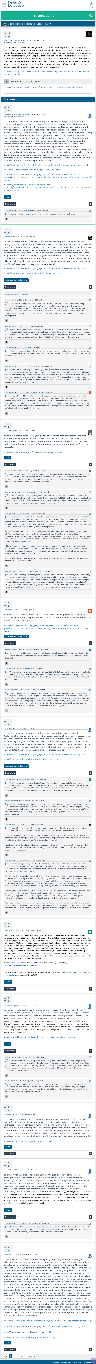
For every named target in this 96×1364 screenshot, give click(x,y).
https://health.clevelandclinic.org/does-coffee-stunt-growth (32, 759)
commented (9, 210)
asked (6, 40)
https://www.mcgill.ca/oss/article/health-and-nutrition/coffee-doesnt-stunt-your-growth (46, 165)
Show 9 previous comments (16, 295)
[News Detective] (16, 4)
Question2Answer (65, 1362)
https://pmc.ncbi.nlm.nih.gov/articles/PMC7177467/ (28, 1141)
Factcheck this (44, 16)
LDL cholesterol (70, 1197)
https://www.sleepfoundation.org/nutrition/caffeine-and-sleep (33, 273)
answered (7, 114)
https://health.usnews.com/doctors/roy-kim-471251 (28, 1332)
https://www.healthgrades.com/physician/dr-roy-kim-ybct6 (32, 169)
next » (32, 1356)
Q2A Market (90, 1362)
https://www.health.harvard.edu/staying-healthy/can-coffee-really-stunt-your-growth (44, 268)
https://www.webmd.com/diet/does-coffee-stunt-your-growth (33, 452)
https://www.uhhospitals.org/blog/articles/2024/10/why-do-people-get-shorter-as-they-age (48, 1320)
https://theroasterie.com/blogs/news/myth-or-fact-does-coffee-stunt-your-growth (44, 87)
